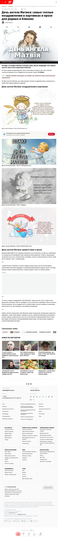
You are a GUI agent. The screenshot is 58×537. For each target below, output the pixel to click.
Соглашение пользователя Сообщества (27, 414)
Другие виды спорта (27, 478)
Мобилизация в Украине (47, 427)
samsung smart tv (34, 521)
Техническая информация (27, 419)
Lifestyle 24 (4, 6)
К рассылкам (48, 487)
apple (16, 521)
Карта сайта (41, 413)
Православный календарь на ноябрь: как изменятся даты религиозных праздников (28, 76)
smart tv (25, 521)
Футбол (24, 472)
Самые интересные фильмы (29, 451)
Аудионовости (8, 437)
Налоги (6, 461)
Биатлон (24, 476)
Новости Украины (9, 431)
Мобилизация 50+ (44, 433)
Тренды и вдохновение (10, 474)
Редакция (4, 406)
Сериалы (24, 459)
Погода (6, 439)
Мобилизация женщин (45, 435)
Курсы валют (8, 453)
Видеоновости (8, 435)
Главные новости (9, 429)
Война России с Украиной (29, 427)
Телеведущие (5, 413)
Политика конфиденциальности (28, 404)
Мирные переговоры (27, 433)
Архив (40, 411)
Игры (40, 416)
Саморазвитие (43, 459)
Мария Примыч (9, 22)
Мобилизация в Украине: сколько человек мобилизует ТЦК (47, 443)
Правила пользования (7, 418)
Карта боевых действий (28, 431)
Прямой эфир (8, 433)
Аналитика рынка (9, 470)
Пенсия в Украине (9, 463)
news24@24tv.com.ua (8, 390)
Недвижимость (9, 468)
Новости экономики (10, 449)
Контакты (41, 404)
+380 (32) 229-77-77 (12, 512)
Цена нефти (8, 451)
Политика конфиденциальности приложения (28, 410)
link (30, 396)
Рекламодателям (6, 416)
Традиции (10, 6)
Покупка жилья (8, 472)
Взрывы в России (26, 441)
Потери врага (25, 443)
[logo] (10, 2)
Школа (41, 455)
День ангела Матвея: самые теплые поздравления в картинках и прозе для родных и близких (35, 6)
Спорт (24, 468)
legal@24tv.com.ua (21, 514)
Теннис (24, 474)
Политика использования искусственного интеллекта (27, 407)
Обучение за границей (45, 461)
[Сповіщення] (56, 2)
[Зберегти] (51, 27)
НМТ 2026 (42, 457)
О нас (3, 404)
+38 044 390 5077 (34, 390)
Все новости (8, 427)
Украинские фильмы (27, 453)
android (8, 521)
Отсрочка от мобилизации (46, 439)
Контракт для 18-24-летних (46, 437)
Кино (23, 449)
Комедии (24, 457)
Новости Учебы (44, 449)
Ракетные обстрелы (27, 429)
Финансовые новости (10, 455)
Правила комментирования (27, 416)
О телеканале (5, 411)
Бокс (23, 470)
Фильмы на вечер (26, 455)
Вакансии (41, 406)
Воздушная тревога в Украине (29, 435)
